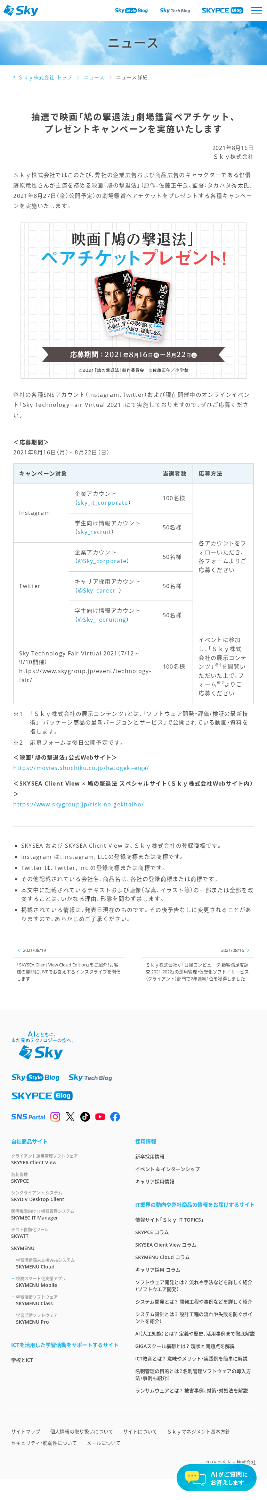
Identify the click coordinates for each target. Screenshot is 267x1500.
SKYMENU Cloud (45, 1263)
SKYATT (30, 1233)
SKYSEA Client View (44, 1159)
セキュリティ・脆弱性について (44, 1443)
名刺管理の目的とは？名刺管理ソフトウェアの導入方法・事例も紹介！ (193, 1374)
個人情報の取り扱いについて (81, 1431)
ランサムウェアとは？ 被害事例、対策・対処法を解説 (191, 1390)
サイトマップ (25, 1431)
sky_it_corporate (103, 502)
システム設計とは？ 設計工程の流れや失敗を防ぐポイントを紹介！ (193, 1317)
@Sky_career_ (98, 590)
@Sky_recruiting (102, 619)
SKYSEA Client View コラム (165, 1244)
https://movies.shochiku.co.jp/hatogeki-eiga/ (81, 768)
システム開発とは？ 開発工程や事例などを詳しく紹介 (193, 1301)
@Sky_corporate (102, 561)
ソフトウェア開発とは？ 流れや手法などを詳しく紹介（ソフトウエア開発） (193, 1285)
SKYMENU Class (37, 1300)
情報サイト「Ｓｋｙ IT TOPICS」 (169, 1219)
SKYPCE (20, 1178)
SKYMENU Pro (37, 1319)
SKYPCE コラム (152, 1232)
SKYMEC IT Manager (42, 1214)
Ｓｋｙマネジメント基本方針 (198, 1431)
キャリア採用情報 (154, 1181)
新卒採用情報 (149, 1156)
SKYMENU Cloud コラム (162, 1257)
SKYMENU (22, 1248)
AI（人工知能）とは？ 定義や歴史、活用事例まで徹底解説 (195, 1333)
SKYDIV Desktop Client (37, 1196)
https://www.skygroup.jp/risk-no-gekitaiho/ (78, 804)
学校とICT (22, 1360)
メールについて (104, 1443)
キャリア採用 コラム (157, 1269)
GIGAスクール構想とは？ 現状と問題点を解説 (185, 1346)
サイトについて (140, 1431)
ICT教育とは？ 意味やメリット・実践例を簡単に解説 (191, 1358)
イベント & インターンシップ (167, 1169)
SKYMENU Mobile (41, 1282)
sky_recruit (94, 532)
